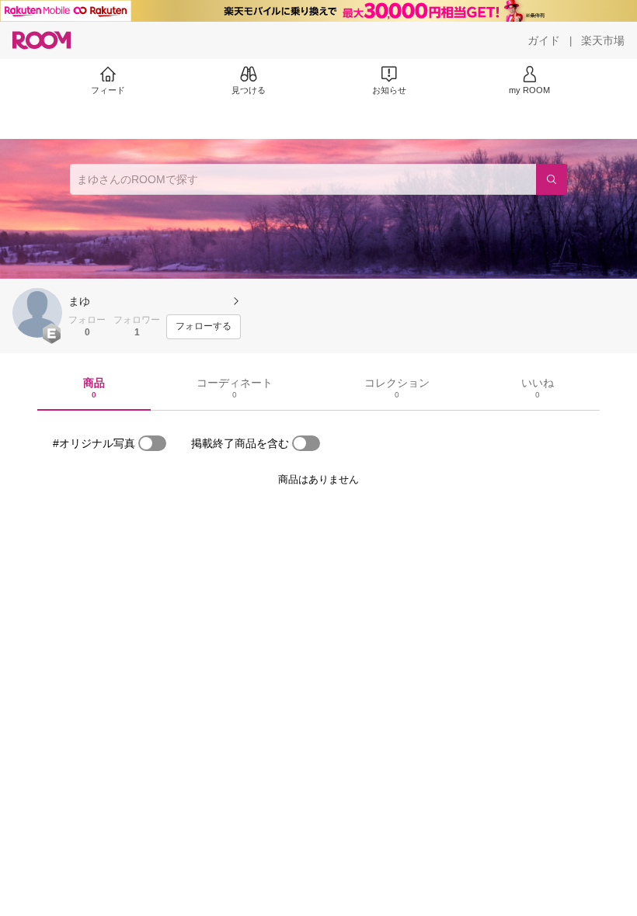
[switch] (152, 443)
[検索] (551, 179)
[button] (37, 313)
